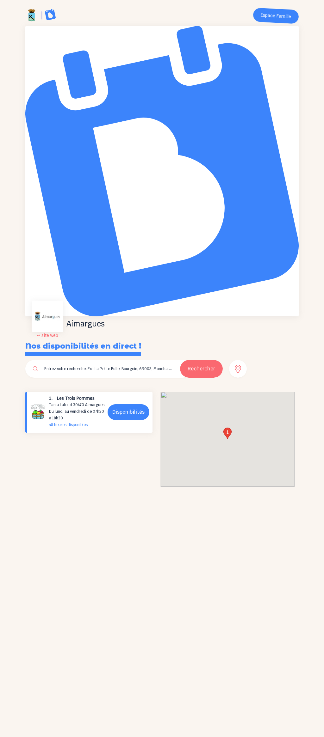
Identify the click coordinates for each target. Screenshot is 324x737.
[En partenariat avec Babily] (50, 14)
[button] (227, 433)
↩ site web (47, 335)
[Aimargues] (31, 15)
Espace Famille (276, 16)
